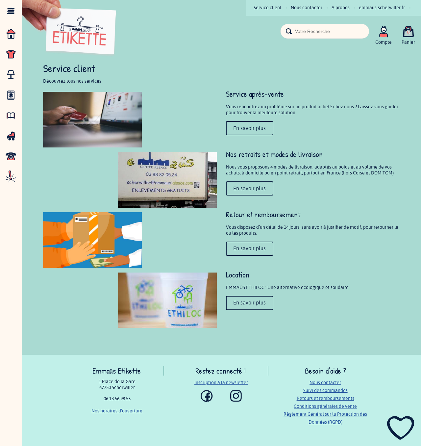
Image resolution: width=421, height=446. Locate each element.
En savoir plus (249, 128)
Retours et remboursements (325, 398)
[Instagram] (236, 400)
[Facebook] (207, 400)
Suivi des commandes (325, 390)
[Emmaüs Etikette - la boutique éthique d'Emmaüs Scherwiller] (69, 29)
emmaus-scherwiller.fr (382, 7)
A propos (341, 7)
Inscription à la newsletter (221, 382)
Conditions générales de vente (325, 406)
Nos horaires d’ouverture (116, 410)
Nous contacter (306, 7)
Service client (268, 7)
